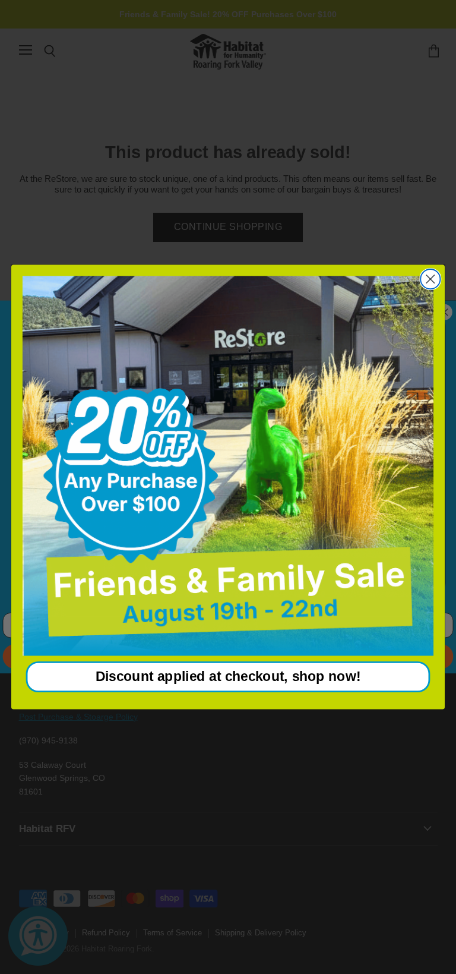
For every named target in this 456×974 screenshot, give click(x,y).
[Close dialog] (430, 279)
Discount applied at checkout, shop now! (228, 677)
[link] (228, 465)
